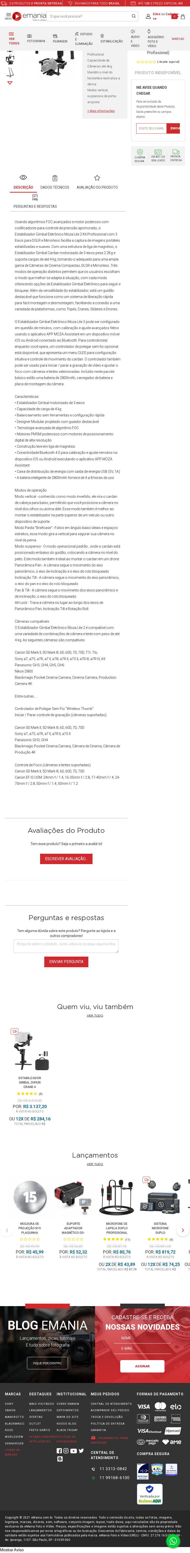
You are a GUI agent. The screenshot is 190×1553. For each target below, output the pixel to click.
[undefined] (48, 55)
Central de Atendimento (111, 1404)
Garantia (98, 1430)
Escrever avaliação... (66, 858)
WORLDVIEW (14, 1436)
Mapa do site (67, 1417)
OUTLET (35, 1423)
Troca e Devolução (107, 1417)
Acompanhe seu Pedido (110, 1410)
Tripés (71, 309)
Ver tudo (95, 1015)
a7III (55, 659)
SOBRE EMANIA (68, 1404)
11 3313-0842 (112, 1468)
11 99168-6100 (114, 1477)
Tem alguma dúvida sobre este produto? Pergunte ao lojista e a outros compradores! (66, 933)
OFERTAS (36, 1417)
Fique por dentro (47, 1363)
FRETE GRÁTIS (39, 1430)
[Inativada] (143, 1471)
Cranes (83, 309)
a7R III (84, 659)
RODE (9, 1430)
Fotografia (36, 41)
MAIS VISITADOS (41, 1404)
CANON (10, 1410)
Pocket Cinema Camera (52, 677)
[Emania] (29, 16)
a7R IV (95, 659)
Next (10, 83)
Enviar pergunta (66, 961)
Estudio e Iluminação (84, 39)
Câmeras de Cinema (44, 265)
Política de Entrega (108, 1423)
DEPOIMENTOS (68, 1410)
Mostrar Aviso (12, 1550)
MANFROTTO (14, 1417)
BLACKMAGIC (14, 1423)
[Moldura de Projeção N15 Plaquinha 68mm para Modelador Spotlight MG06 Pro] (29, 1197)
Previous (7, 1230)
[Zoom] (10, 59)
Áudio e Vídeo (135, 41)
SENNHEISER (14, 1443)
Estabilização (112, 41)
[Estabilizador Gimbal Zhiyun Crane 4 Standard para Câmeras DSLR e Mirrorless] (29, 1051)
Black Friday (67, 1430)
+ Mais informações (101, 111)
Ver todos (14, 41)
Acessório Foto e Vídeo (156, 41)
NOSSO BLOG (66, 1423)
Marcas (178, 39)
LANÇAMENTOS (40, 1410)
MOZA (59, 334)
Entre (157, 14)
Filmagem (60, 41)
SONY (9, 1404)
